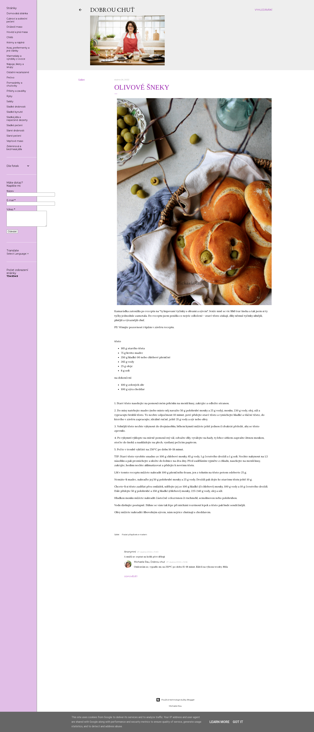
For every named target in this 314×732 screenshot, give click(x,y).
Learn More (219, 722)
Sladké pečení (14, 125)
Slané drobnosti (15, 130)
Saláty (10, 101)
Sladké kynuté (15, 111)
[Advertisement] (175, 667)
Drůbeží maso (14, 26)
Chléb (10, 37)
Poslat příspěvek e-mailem (134, 534)
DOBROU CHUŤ (112, 10)
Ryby (9, 96)
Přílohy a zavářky (16, 90)
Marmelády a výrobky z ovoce (16, 57)
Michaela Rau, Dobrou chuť (149, 561)
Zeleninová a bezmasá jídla (14, 148)
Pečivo (10, 77)
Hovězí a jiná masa (17, 32)
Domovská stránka (17, 13)
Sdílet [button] (81, 79)
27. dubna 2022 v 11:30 (147, 552)
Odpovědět (131, 576)
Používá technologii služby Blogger (178, 699)
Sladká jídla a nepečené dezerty (17, 119)
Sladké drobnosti (16, 106)
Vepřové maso (15, 141)
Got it (238, 722)
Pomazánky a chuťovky (14, 84)
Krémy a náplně (15, 42)
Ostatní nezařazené (18, 72)
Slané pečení (14, 135)
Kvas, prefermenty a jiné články (18, 49)
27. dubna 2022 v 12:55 (176, 562)
